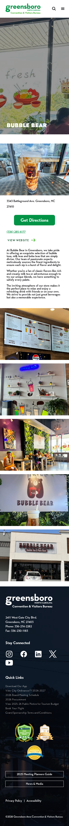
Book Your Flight (15, 708)
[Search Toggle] (54, 9)
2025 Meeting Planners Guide (34, 774)
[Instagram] (9, 655)
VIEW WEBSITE (18, 240)
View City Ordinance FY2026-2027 (25, 690)
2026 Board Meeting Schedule (22, 695)
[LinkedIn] (38, 655)
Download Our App (16, 686)
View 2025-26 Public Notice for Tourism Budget (32, 703)
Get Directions (34, 220)
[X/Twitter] (52, 655)
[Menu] (63, 9)
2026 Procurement (16, 699)
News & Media (34, 783)
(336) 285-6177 (16, 231)
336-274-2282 (23, 626)
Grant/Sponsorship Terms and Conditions (29, 712)
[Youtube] (9, 663)
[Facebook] (23, 655)
